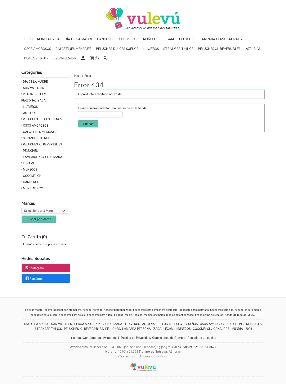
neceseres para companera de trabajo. (155, 309)
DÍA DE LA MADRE (78, 39)
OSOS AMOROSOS (37, 49)
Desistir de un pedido (202, 338)
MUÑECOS (150, 39)
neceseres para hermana (194, 309)
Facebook (36, 279)
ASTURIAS (253, 49)
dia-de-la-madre (33, 309)
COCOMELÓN (129, 39)
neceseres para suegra (44, 314)
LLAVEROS (151, 49)
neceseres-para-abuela (72, 314)
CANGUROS (106, 39)
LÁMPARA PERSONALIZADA (221, 39)
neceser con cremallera (67, 309)
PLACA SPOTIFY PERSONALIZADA (50, 58)
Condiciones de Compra (169, 338)
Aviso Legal (111, 338)
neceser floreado (92, 309)
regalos (138, 314)
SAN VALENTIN (33, 88)
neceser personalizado (118, 309)
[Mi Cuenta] (83, 58)
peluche (118, 314)
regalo (128, 314)
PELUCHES (187, 39)
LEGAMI (169, 39)
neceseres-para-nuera (100, 314)
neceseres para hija (221, 309)
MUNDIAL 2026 (48, 39)
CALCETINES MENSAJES (73, 49)
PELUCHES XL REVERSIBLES (219, 49)
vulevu (251, 314)
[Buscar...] (105, 58)
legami (48, 309)
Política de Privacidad (135, 338)
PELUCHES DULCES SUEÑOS (117, 49)
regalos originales (154, 314)
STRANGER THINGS (178, 49)
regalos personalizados (180, 314)
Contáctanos (92, 338)
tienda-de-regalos (235, 314)
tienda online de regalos (209, 314)
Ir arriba (75, 338)
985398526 (190, 347)
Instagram (37, 268)
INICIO (28, 39)
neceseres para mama (248, 309)
